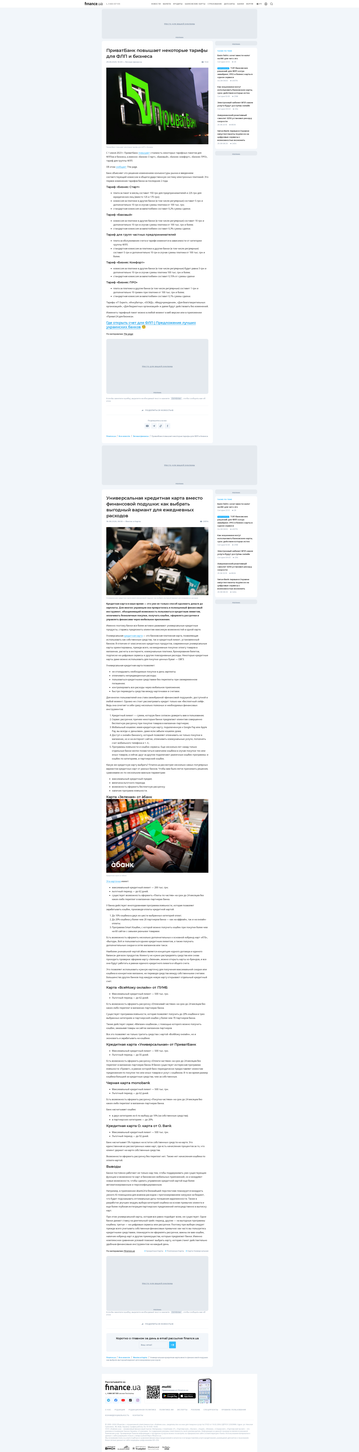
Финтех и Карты (133, 521)
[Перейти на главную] (94, 4)
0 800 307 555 (114, 4)
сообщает (121, 166)
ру (260, 4)
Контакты (138, 1415)
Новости (156, 4)
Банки (240, 4)
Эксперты (182, 1410)
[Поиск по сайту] (271, 4)
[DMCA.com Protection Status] (110, 1451)
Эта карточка (113, 881)
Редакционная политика (142, 1410)
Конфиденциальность (117, 1415)
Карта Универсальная (197, 1251)
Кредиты (178, 4)
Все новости (124, 436)
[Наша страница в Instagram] (137, 1400)
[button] (172, 1345)
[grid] (179, 905)
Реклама (195, 1410)
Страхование (215, 4)
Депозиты (229, 4)
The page (128, 334)
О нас (108, 1410)
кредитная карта (133, 635)
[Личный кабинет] (266, 4)
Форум (249, 4)
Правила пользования (234, 1410)
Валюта (167, 4)
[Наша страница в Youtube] (123, 1400)
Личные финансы (133, 62)
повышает (144, 152)
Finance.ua (111, 436)
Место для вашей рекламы (179, 24)
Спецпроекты (210, 1410)
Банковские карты (195, 4)
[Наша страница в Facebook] (115, 1400)
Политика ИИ (166, 1410)
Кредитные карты (153, 1251)
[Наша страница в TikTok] (130, 1400)
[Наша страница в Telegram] (108, 1400)
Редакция (120, 1410)
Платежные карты (174, 1251)
